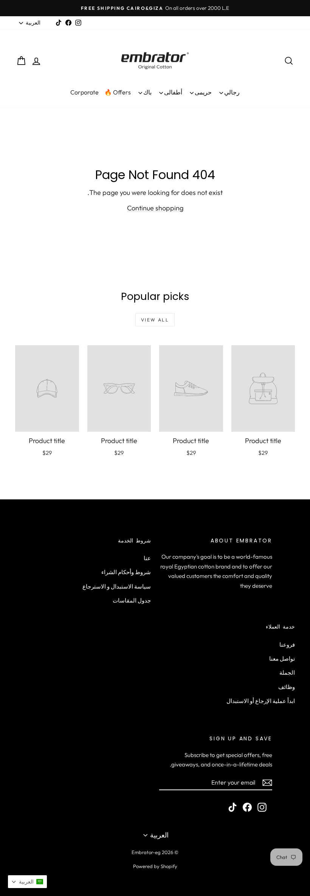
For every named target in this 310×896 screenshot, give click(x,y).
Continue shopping (155, 208)
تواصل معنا (282, 658)
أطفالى (172, 92)
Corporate (84, 92)
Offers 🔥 (117, 92)
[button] (27, 881)
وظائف (286, 687)
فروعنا (287, 644)
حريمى (203, 92)
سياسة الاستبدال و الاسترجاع (116, 586)
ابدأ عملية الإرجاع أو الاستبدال (260, 700)
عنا (147, 558)
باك (147, 92)
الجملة (287, 672)
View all (155, 320)
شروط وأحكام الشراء (126, 572)
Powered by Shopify (155, 866)
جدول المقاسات (132, 600)
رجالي (231, 92)
